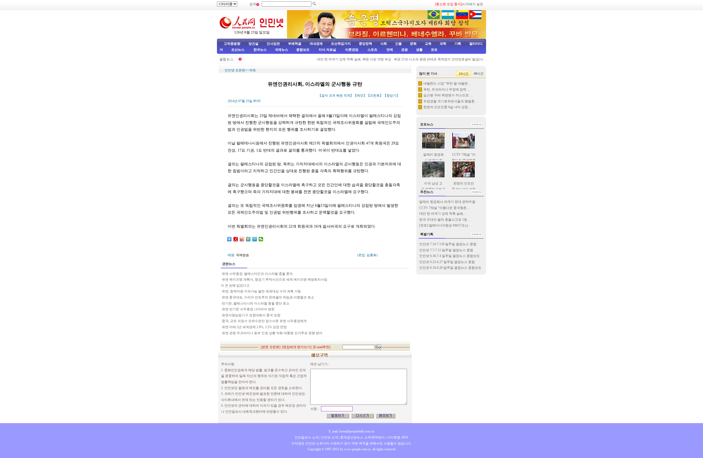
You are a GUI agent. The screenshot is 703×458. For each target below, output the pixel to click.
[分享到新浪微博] (242, 239)
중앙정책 (365, 44)
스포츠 (372, 50)
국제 (252, 70)
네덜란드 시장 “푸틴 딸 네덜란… (447, 83)
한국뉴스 (260, 50)
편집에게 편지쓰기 (296, 347)
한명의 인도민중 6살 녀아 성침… (447, 107)
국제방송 (242, 255)
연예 (389, 50)
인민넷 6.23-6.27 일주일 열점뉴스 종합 (447, 262)
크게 (332, 95)
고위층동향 (232, 44)
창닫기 (391, 95)
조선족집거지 (341, 44)
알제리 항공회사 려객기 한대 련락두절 (447, 202)
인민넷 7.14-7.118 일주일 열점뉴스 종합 (447, 244)
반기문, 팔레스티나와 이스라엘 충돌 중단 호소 (255, 303)
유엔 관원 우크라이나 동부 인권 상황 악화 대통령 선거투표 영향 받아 (272, 333)
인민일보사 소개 (307, 437)
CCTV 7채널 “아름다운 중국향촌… (444, 208)
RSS (405, 437)
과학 (443, 44)
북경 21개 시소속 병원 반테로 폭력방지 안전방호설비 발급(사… (434, 59)
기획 (457, 44)
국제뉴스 (281, 50)
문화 (413, 44)
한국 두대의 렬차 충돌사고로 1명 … (445, 220)
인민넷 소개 (329, 437)
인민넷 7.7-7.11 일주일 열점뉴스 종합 (446, 250)
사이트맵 (393, 437)
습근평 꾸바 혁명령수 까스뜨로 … (448, 95)
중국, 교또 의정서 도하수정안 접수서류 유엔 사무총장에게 (264, 321)
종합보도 (302, 50)
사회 (383, 44)
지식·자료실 (328, 50)
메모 (360, 95)
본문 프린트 (270, 347)
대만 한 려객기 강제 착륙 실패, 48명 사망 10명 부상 (348, 59)
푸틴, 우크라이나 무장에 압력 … (446, 89)
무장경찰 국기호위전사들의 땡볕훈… (450, 101)
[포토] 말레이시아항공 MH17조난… (445, 225)
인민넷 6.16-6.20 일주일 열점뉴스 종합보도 (450, 268)
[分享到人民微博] (235, 239)
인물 (398, 44)
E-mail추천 (321, 347)
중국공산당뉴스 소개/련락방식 (362, 437)
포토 (434, 50)
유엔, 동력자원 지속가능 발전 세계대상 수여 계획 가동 (262, 291)
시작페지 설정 (472, 4)
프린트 (375, 95)
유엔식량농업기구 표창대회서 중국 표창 (251, 315)
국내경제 (316, 44)
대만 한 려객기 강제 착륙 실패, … (443, 214)
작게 (347, 95)
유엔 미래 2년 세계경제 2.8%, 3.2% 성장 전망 (254, 327)
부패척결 (294, 44)
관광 (404, 50)
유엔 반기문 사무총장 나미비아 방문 (248, 309)
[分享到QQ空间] (248, 239)
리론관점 (351, 50)
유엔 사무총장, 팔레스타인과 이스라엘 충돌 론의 (257, 274)
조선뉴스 (238, 50)
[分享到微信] (261, 239)
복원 (339, 95)
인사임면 (273, 44)
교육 (428, 44)
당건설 (253, 44)
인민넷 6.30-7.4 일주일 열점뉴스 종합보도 (449, 256)
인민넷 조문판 (235, 70)
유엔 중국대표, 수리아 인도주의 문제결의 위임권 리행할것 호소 (268, 297)
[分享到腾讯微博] (254, 239)
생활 (419, 50)
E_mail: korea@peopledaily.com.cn (351, 431)
